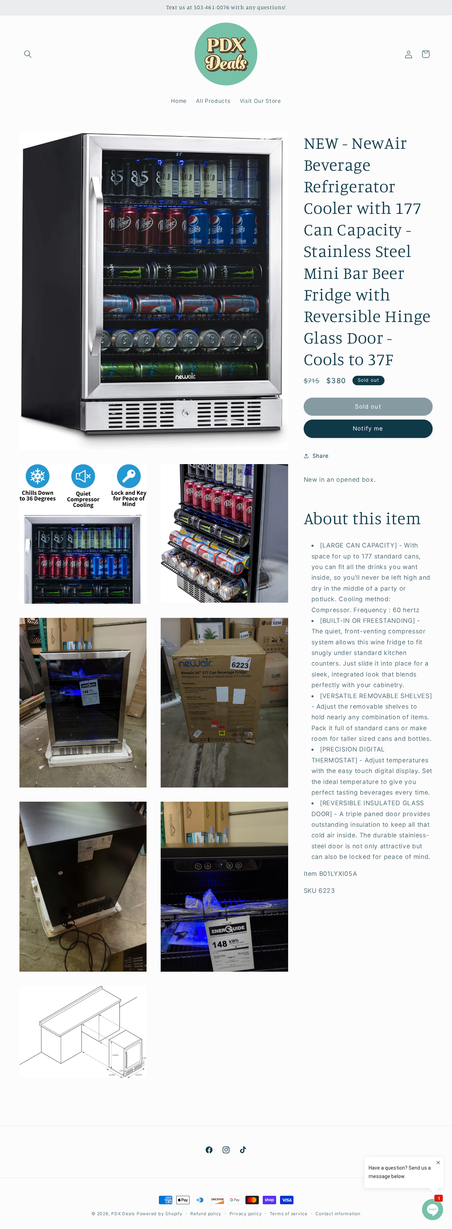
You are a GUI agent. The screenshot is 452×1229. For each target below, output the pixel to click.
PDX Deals (123, 1213)
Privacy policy (246, 1213)
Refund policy (205, 1213)
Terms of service (289, 1213)
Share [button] (321, 455)
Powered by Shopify (160, 1213)
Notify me (368, 428)
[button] (27, 54)
